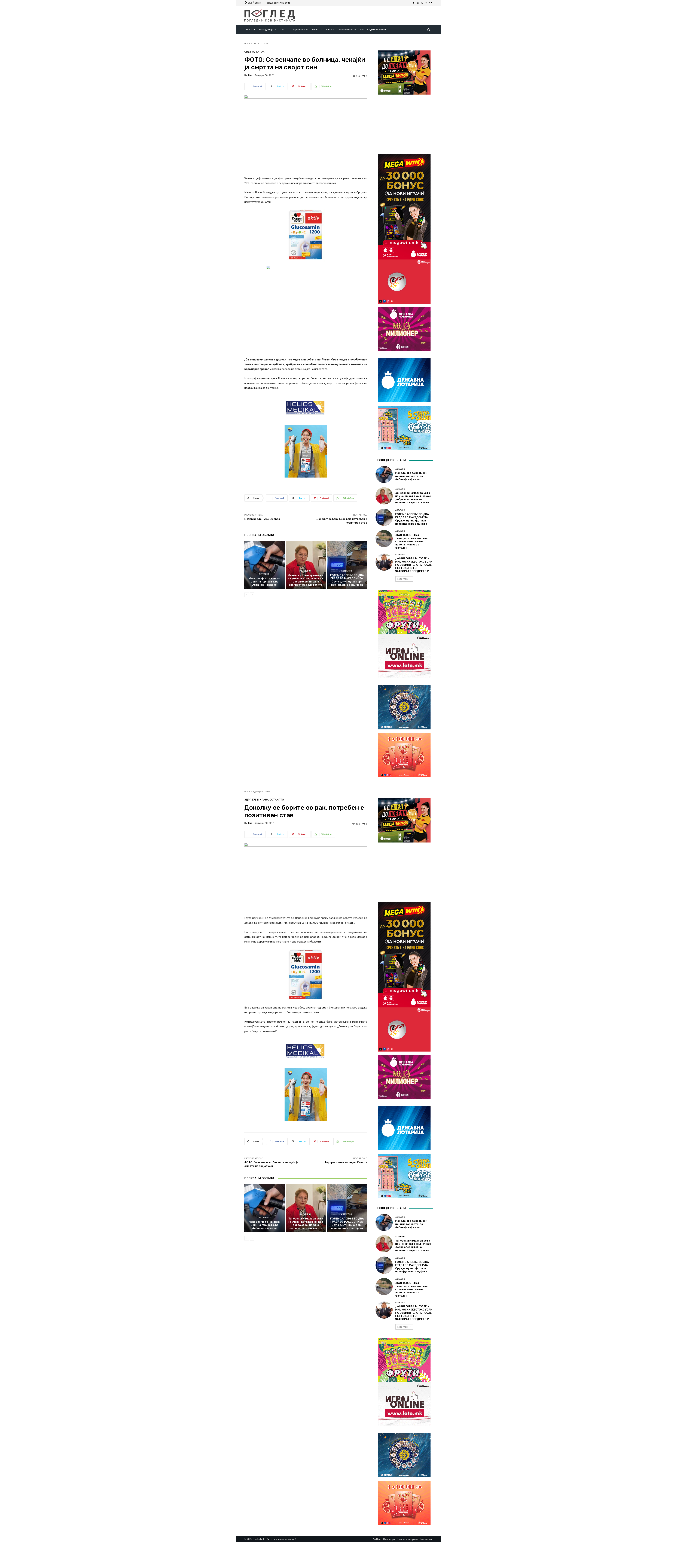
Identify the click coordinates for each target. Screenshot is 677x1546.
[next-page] (252, 595)
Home (247, 43)
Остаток (264, 43)
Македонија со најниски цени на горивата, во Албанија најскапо (264, 581)
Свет (255, 43)
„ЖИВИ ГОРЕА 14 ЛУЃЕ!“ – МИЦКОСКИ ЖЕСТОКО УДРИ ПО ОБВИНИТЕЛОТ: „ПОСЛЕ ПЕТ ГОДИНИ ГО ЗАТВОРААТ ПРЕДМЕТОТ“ (413, 565)
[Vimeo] (426, 3)
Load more (402, 578)
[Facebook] (413, 3)
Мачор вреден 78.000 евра (262, 519)
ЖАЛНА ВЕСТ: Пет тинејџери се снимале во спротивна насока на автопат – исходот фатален (411, 541)
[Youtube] (430, 3)
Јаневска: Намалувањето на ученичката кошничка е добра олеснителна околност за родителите (306, 580)
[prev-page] (246, 595)
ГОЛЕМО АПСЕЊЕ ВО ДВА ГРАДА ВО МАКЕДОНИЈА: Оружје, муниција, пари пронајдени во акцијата (347, 580)
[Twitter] (422, 3)
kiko (250, 75)
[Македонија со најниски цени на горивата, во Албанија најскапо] (264, 565)
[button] (428, 30)
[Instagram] (418, 3)
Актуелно (264, 574)
